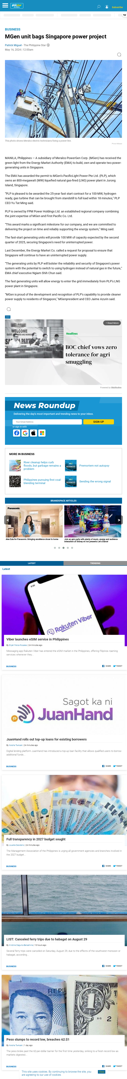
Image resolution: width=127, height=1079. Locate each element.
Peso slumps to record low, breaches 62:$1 (37, 1039)
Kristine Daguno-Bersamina (21, 945)
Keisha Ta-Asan (15, 745)
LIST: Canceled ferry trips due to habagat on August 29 (46, 939)
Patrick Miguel (13, 45)
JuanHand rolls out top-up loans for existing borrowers (46, 739)
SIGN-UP (98, 421)
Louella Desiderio (16, 845)
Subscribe (117, 7)
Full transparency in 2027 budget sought (35, 839)
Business (12, 29)
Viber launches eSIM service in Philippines (37, 639)
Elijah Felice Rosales (18, 645)
